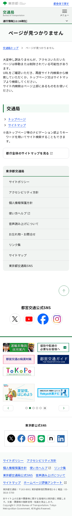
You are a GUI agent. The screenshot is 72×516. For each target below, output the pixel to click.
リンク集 (15, 244)
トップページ (17, 119)
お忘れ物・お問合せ (22, 234)
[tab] (26, 408)
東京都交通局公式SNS (18, 475)
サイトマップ (17, 125)
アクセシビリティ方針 (24, 192)
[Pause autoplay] (45, 408)
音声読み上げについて (24, 223)
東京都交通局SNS (21, 265)
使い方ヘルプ (18, 213)
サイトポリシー (19, 181)
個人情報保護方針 (21, 202)
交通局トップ (10, 48)
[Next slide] (64, 408)
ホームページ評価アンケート (43, 482)
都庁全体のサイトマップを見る (27, 153)
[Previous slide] (8, 408)
